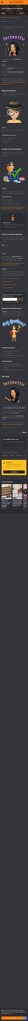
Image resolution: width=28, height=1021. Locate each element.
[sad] (16, 445)
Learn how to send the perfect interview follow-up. (12, 424)
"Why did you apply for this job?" (9, 284)
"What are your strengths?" (7, 287)
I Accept (14, 1018)
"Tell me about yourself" (7, 281)
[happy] (23, 445)
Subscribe (20, 299)
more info (10, 1013)
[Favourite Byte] (21, 21)
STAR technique (16, 412)
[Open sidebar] (25, 2)
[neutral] (19, 445)
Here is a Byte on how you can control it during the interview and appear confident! (14, 82)
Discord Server (18, 226)
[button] (25, 1018)
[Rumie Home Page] (2, 2)
